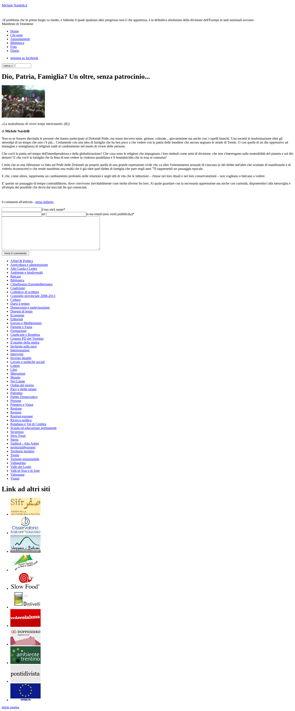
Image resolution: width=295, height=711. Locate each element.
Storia (14, 439)
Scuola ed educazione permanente (33, 428)
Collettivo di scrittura (24, 292)
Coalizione (17, 288)
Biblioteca (17, 43)
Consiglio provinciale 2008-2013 (32, 296)
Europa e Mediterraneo (26, 323)
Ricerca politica (21, 420)
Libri (13, 369)
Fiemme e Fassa (21, 327)
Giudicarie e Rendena (25, 335)
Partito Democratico (24, 397)
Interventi (16, 354)
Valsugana (17, 474)
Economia (17, 315)
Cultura (15, 300)
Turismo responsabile (24, 459)
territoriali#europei (22, 447)
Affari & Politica (21, 261)
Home (14, 31)
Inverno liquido (20, 358)
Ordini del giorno (22, 385)
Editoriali (16, 319)
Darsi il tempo (20, 303)
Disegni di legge (21, 311)
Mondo (15, 377)
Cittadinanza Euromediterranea (31, 284)
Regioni (15, 412)
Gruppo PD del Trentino (27, 338)
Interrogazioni (19, 350)
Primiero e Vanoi (21, 404)
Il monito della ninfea (24, 342)
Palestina (16, 393)
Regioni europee (21, 416)
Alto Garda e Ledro (23, 268)
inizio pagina (10, 707)
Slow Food (17, 436)
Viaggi (14, 478)
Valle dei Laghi (20, 467)
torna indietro (44, 202)
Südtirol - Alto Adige (24, 443)
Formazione (18, 331)
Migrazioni (17, 373)
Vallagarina (18, 463)
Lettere (15, 366)
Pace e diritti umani (23, 389)
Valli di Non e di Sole (25, 470)
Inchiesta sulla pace (23, 346)
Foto (13, 47)
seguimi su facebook (24, 58)
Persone (15, 401)
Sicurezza (17, 432)
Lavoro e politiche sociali (27, 362)
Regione (16, 408)
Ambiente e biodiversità (26, 272)
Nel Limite (17, 381)
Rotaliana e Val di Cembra (28, 424)
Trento (14, 455)
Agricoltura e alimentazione (29, 265)
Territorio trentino (22, 451)
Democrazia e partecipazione (30, 307)
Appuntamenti (20, 39)
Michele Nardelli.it (14, 5)
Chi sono (16, 35)
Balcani (15, 276)
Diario (14, 50)
